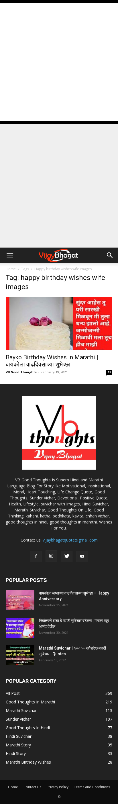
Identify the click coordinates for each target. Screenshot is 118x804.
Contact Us (32, 787)
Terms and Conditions (92, 787)
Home (11, 268)
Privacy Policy (57, 787)
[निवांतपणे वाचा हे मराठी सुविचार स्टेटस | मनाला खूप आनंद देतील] (20, 628)
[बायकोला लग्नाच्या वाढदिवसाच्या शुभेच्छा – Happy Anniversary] (20, 600)
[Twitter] (66, 556)
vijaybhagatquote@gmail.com (70, 540)
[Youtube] (82, 556)
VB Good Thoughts (21, 372)
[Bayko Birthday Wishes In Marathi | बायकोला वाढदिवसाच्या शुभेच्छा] (59, 323)
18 (109, 372)
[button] (10, 255)
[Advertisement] (59, 62)
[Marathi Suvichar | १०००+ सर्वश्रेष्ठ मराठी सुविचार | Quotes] (20, 655)
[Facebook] (36, 556)
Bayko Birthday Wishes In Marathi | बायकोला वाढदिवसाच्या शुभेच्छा (52, 361)
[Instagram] (51, 556)
